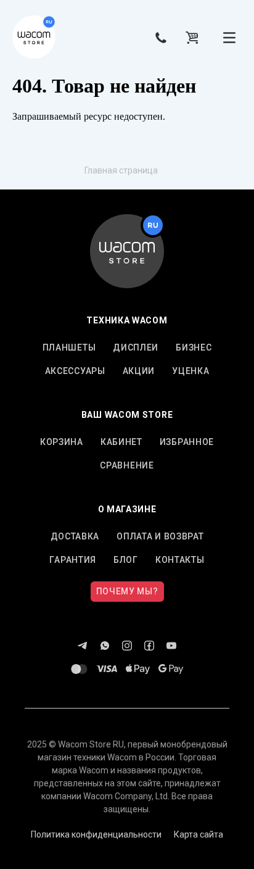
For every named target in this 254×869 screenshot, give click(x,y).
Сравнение (127, 465)
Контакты (180, 560)
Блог (125, 560)
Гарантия (72, 560)
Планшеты (69, 347)
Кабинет (121, 442)
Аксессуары (75, 371)
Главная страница (121, 170)
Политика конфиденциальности (96, 834)
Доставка (75, 536)
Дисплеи (135, 347)
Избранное (187, 442)
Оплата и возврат (160, 536)
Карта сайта (198, 834)
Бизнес (193, 347)
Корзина (61, 442)
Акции (139, 371)
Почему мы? (127, 591)
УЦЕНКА (190, 371)
